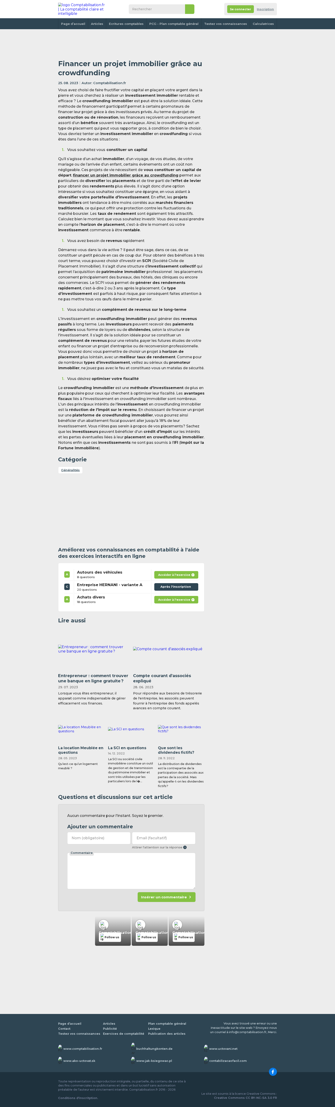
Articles (97, 24)
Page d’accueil (73, 24)
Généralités (70, 470)
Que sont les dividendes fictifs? (176, 750)
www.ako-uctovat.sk (79, 1061)
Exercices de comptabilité (123, 1033)
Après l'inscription (177, 586)
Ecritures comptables (126, 24)
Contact (64, 1028)
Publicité (110, 1028)
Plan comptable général (167, 1023)
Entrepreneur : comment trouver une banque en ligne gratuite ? (93, 678)
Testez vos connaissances (225, 24)
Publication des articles (167, 1033)
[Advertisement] (131, 44)
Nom (88, 838)
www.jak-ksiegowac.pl (154, 1061)
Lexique (154, 1028)
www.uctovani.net (223, 1048)
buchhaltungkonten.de (154, 1048)
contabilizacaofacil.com (228, 1061)
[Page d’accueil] (82, 9)
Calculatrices (263, 24)
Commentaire (82, 853)
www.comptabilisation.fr (82, 1048)
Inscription (265, 9)
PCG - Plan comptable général (173, 24)
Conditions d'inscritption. (78, 1098)
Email (152, 838)
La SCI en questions (127, 748)
